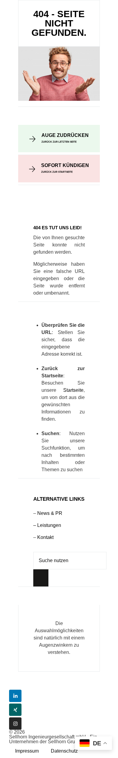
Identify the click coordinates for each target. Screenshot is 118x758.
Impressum (27, 750)
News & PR (49, 513)
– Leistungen (47, 525)
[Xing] (15, 710)
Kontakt (45, 537)
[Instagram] (15, 723)
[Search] (40, 577)
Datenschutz (64, 750)
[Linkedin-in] (15, 696)
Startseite (73, 390)
